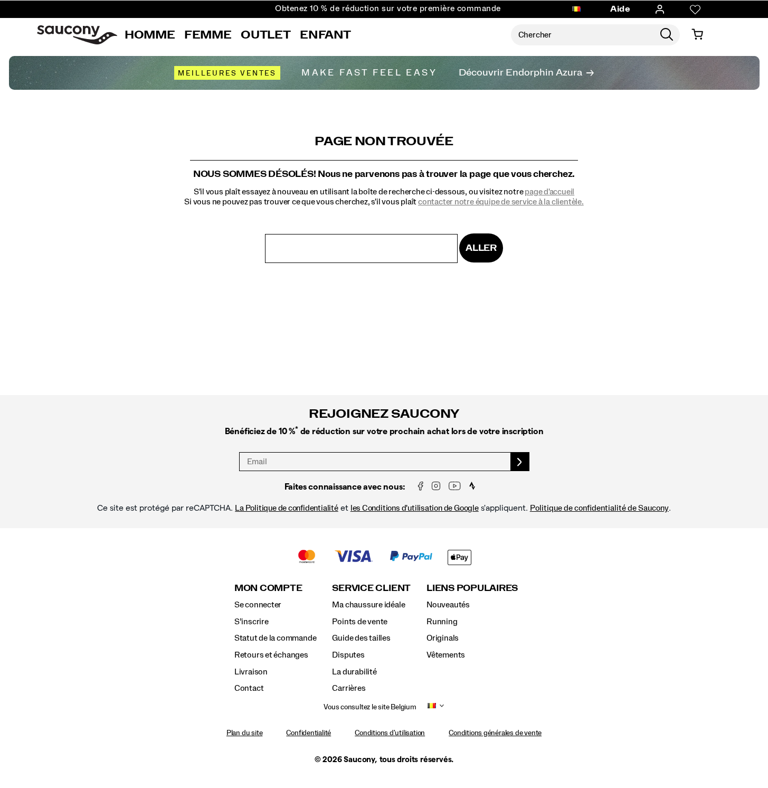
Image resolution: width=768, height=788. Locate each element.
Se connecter (257, 605)
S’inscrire (251, 621)
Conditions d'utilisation (390, 733)
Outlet (265, 35)
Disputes (348, 655)
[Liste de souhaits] (695, 9)
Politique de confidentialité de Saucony (599, 508)
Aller (481, 247)
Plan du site (244, 733)
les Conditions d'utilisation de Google (414, 508)
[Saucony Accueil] (77, 35)
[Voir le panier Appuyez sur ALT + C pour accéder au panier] (697, 34)
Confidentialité (308, 733)
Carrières (348, 688)
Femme (207, 35)
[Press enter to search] (666, 34)
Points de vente (359, 621)
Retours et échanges (271, 655)
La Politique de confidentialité (286, 508)
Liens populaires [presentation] (472, 588)
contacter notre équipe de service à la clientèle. (501, 202)
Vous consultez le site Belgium (370, 707)
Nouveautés (448, 605)
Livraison (251, 672)
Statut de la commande (275, 638)
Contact (249, 688)
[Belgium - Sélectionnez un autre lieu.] (576, 9)
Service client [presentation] (371, 588)
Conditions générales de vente (495, 733)
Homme (150, 35)
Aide (620, 9)
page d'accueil (549, 191)
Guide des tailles (361, 638)
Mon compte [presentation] (268, 588)
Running (442, 621)
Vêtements (445, 655)
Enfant (325, 35)
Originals (442, 638)
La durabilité (354, 672)
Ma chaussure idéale (368, 605)
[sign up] (520, 461)
